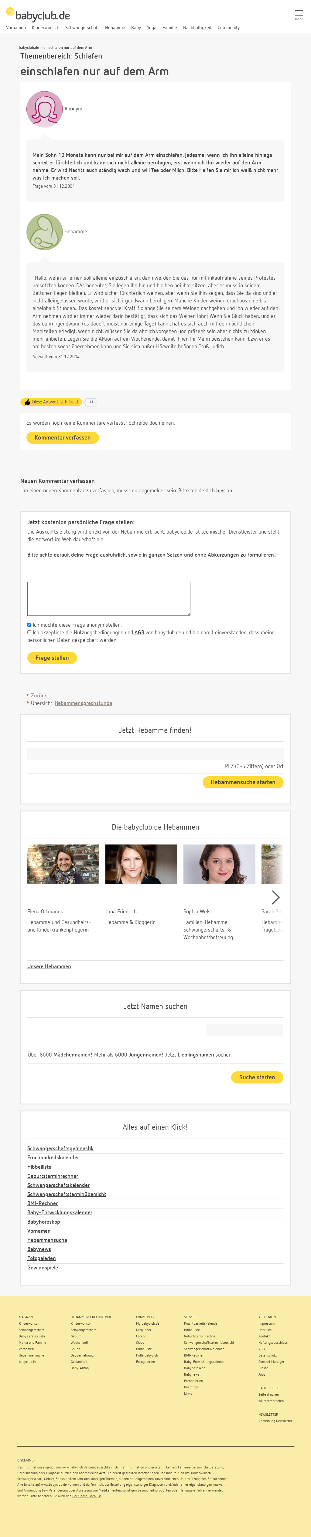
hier (220, 491)
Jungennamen (145, 1055)
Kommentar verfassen (63, 438)
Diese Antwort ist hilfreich (56, 402)
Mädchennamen (72, 1055)
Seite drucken (268, 1395)
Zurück (39, 696)
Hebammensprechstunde (83, 703)
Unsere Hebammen (49, 966)
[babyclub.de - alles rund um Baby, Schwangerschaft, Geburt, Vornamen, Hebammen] (38, 18)
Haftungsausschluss (86, 1496)
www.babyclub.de (74, 1467)
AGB (138, 632)
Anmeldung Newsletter (275, 1421)
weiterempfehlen (271, 1401)
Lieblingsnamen (196, 1055)
